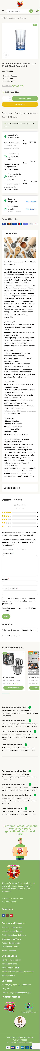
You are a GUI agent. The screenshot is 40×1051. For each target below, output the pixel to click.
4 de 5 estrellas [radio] (23, 549)
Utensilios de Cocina (10, 947)
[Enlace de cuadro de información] (16, 707)
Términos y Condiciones (11, 960)
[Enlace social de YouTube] (11, 915)
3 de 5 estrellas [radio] (21, 549)
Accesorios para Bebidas (12, 927)
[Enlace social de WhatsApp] (16, 117)
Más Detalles (31, 202)
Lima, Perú (6, 989)
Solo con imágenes (11, 630)
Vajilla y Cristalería (9, 950)
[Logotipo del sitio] (20, 4)
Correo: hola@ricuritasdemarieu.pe (16, 992)
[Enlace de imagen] (13, 872)
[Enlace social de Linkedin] (14, 117)
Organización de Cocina (11, 939)
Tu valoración (8, 553)
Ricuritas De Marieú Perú (12, 899)
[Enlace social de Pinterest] (11, 117)
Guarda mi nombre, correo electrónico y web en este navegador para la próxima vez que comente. (19, 601)
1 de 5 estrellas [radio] (18, 549)
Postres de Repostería (11, 943)
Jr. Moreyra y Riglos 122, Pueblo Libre (16, 985)
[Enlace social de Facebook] (8, 117)
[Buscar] (31, 11)
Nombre (5, 579)
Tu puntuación (8, 549)
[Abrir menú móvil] (3, 11)
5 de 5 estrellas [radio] (25, 549)
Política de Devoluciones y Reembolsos (18, 971)
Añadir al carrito (25, 99)
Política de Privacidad (10, 968)
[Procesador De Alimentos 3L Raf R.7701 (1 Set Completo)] (13, 663)
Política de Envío (8, 975)
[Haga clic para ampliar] (5, 54)
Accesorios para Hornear (12, 931)
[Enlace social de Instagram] (7, 915)
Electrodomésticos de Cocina (14, 935)
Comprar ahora (20, 104)
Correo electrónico (10, 588)
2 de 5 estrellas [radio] (19, 549)
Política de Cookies (9, 964)
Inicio (4, 18)
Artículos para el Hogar (17, 18)
